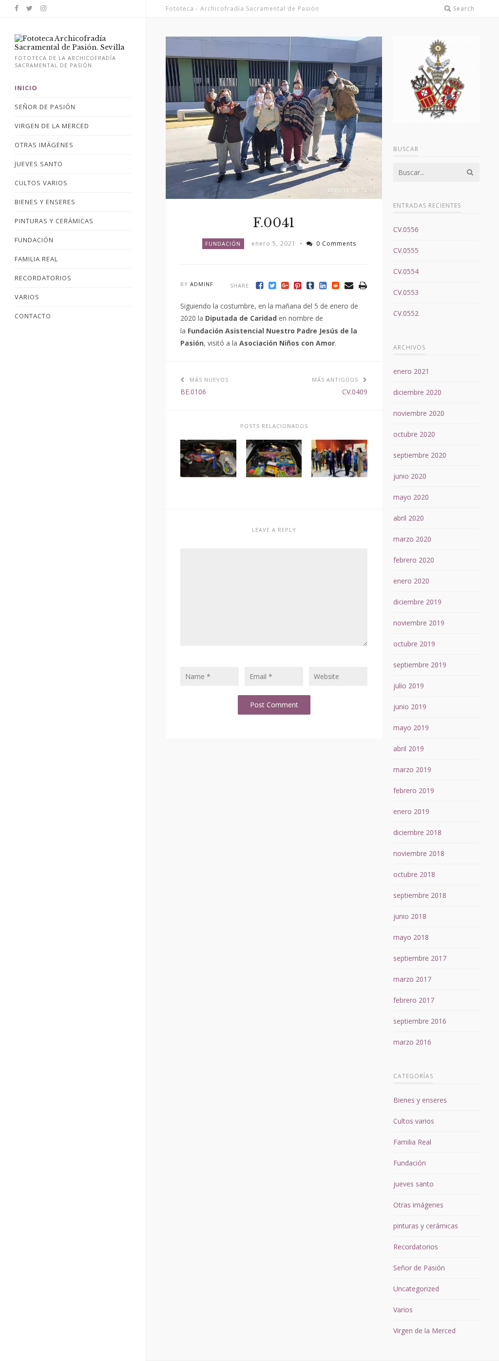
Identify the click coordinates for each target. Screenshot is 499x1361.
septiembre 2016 (419, 1021)
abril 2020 (408, 518)
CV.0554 (406, 271)
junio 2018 (409, 916)
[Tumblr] (310, 285)
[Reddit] (336, 285)
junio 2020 (409, 476)
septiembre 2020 (419, 455)
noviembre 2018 (418, 853)
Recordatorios (415, 1246)
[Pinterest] (298, 285)
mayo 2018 (411, 937)
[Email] (349, 285)
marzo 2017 (412, 979)
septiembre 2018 (419, 895)
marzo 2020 (412, 539)
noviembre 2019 (418, 622)
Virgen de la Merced (424, 1330)
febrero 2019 (413, 790)
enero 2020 (411, 580)
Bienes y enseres (420, 1100)
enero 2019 (411, 811)
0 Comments (336, 243)
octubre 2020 (414, 434)
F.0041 (274, 223)
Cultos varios (413, 1121)
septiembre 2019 (419, 664)
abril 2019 (408, 748)
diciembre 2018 (417, 832)
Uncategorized (416, 1288)
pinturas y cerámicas (425, 1225)
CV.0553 (406, 292)
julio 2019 (408, 685)
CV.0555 (406, 250)
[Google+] (285, 285)
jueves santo (413, 1183)
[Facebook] (260, 285)
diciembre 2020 (417, 392)
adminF (201, 284)
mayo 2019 (411, 727)
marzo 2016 (412, 1042)
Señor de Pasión (419, 1267)
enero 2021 (411, 371)
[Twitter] (272, 285)
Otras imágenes (418, 1204)
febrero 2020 (413, 559)
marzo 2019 (412, 769)
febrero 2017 (413, 1000)
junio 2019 (409, 706)
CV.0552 (406, 313)
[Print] (363, 285)
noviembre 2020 (418, 413)
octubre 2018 (414, 874)
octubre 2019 (414, 643)
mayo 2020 (411, 497)
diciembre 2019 (417, 601)
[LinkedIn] (323, 285)
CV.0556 (406, 229)
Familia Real (412, 1142)
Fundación (223, 243)
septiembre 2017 (419, 958)
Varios (403, 1309)
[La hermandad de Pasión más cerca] (73, 47)
